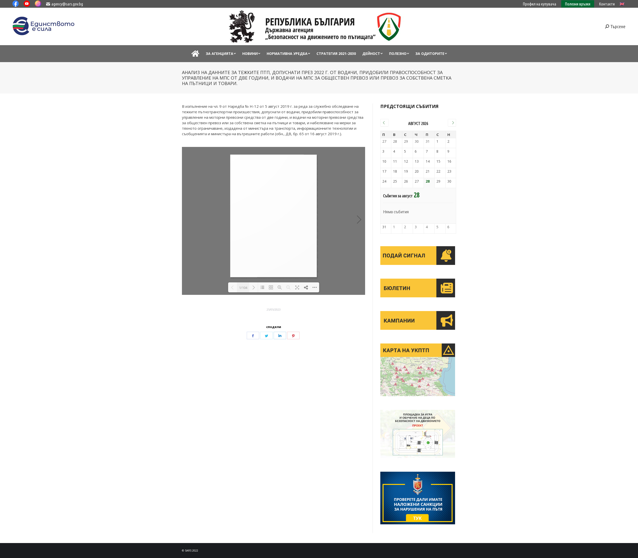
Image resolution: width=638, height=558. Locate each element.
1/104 (243, 287)
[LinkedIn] (280, 335)
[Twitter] (266, 335)
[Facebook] (253, 335)
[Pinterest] (293, 335)
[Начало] (195, 53)
